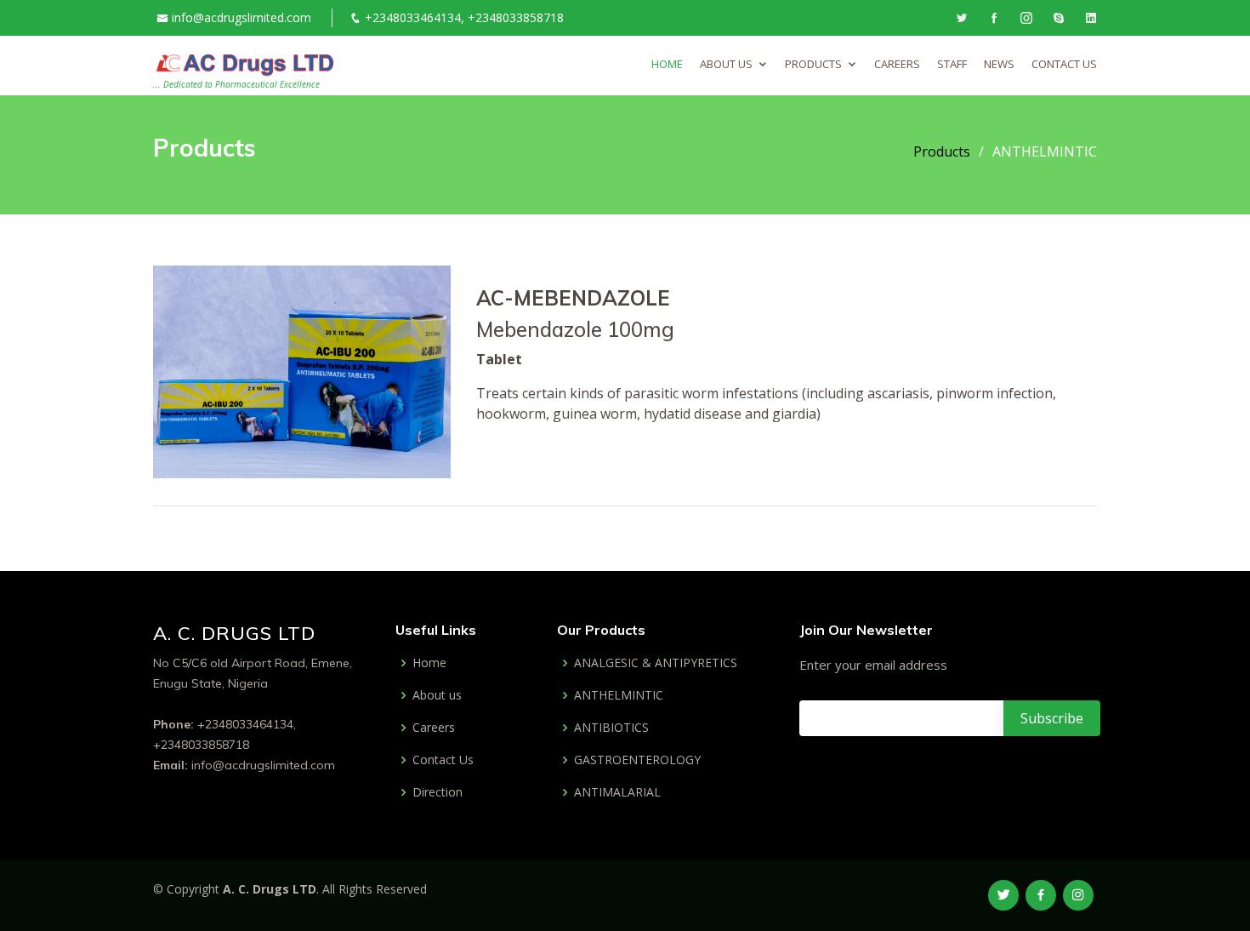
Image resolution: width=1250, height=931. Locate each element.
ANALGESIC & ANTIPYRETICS (655, 663)
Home (667, 63)
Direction (437, 792)
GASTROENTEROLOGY (637, 760)
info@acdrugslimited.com (241, 17)
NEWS (999, 63)
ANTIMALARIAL (617, 792)
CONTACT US (1064, 63)
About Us (726, 63)
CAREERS (897, 63)
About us (437, 695)
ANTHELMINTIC (618, 695)
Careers (433, 728)
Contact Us (443, 760)
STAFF (952, 63)
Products (813, 63)
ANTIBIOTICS (611, 728)
